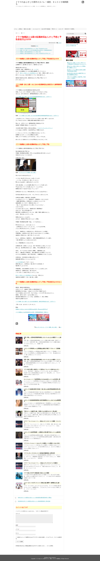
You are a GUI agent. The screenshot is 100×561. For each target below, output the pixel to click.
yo (60, 327)
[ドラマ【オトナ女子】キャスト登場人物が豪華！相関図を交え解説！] (19, 488)
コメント (18, 513)
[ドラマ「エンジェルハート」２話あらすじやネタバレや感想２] (19, 468)
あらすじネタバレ (40, 327)
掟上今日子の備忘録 (46, 29)
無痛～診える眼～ (27, 29)
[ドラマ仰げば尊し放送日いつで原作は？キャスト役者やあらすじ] (19, 375)
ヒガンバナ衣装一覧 (71, 45)
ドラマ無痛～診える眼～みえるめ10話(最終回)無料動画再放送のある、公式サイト (39, 115)
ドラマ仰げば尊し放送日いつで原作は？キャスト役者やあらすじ (41, 369)
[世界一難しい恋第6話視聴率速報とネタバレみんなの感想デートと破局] (19, 343)
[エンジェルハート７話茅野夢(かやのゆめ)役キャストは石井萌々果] (19, 385)
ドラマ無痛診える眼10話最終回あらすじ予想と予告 (28, 51)
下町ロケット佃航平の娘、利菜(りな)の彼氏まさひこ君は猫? (40, 411)
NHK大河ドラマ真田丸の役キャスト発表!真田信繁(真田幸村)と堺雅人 (35, 497)
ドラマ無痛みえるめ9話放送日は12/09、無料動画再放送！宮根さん (32, 312)
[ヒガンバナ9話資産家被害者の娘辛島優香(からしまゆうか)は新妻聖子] (19, 406)
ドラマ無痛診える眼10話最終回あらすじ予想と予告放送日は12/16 (31, 48)
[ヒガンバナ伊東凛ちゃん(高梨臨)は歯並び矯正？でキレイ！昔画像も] (19, 354)
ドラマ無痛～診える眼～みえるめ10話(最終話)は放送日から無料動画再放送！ (34, 50)
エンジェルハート (36, 29)
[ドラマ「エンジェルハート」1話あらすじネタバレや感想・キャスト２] (19, 427)
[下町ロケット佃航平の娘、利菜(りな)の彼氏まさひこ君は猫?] (19, 417)
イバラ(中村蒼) (19, 262)
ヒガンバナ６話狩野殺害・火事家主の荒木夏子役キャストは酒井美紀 (42, 433)
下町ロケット (54, 29)
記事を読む (26, 345)
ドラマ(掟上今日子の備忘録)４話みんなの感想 (36, 473)
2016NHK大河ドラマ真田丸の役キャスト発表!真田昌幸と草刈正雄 (34, 501)
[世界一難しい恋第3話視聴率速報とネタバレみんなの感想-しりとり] (19, 365)
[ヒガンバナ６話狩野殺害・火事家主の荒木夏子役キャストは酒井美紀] (19, 438)
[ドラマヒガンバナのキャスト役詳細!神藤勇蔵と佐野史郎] (19, 459)
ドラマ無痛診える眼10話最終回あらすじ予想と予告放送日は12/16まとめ (33, 53)
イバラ (35, 69)
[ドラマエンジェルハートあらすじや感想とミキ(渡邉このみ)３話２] (19, 449)
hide (37, 46)
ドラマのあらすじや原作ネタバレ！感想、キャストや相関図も (42, 3)
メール (18, 529)
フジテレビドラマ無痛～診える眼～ (27, 172)
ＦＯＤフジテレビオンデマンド (45, 128)
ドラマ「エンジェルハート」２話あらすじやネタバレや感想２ (41, 463)
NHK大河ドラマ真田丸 (69, 29)
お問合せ (20, 29)
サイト (17, 533)
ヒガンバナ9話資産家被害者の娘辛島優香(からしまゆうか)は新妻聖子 (42, 401)
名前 (17, 525)
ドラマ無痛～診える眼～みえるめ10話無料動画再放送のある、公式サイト (34, 96)
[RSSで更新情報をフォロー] (83, 2)
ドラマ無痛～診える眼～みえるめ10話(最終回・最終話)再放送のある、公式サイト (36, 301)
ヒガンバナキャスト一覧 (72, 44)
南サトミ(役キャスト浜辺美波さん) (28, 73)
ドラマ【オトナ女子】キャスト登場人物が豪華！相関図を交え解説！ (41, 483)
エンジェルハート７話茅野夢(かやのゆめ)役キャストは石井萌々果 (42, 379)
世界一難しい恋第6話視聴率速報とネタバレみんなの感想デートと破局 (42, 338)
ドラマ (59, 42)
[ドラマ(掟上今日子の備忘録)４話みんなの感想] (19, 478)
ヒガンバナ (61, 29)
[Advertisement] (50, 17)
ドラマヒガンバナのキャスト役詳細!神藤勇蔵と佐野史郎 (39, 453)
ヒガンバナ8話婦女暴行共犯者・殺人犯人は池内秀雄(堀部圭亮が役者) (42, 389)
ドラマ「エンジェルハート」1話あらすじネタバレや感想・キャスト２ (42, 421)
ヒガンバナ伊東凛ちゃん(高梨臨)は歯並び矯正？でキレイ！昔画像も (42, 349)
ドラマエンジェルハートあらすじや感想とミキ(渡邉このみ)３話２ (42, 443)
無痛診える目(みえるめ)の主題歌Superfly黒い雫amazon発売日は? (32, 309)
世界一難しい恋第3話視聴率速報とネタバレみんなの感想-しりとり (42, 359)
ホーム (15, 29)
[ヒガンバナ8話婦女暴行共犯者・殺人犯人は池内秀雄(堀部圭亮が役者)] (19, 395)
